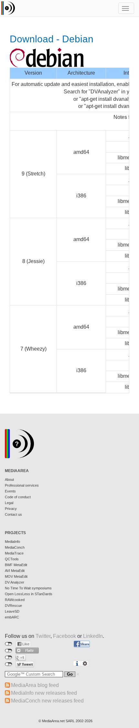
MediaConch (15, 547)
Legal (9, 503)
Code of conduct (18, 497)
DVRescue (13, 605)
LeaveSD (12, 611)
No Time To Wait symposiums (28, 588)
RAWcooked (15, 600)
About (9, 479)
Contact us (13, 514)
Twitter (43, 636)
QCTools (12, 559)
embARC (12, 617)
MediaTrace (14, 553)
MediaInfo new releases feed (44, 693)
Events (10, 491)
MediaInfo (12, 541)
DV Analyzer (14, 582)
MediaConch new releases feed (47, 700)
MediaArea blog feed (35, 685)
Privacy (11, 509)
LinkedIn (93, 636)
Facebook (64, 636)
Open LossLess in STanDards (28, 594)
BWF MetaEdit (16, 565)
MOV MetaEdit (16, 576)
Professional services (22, 485)
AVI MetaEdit (15, 571)
